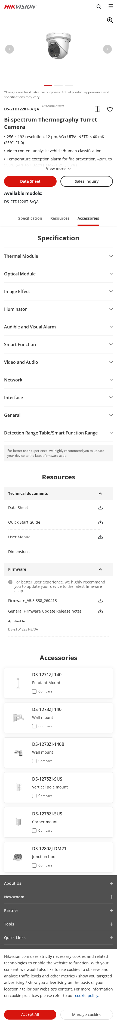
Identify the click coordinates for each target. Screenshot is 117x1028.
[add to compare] (97, 109)
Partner (11, 910)
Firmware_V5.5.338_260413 (32, 600)
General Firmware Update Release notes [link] (45, 611)
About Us (12, 883)
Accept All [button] (30, 1014)
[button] (9, 50)
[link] (48, 507)
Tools (9, 924)
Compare (45, 691)
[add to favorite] (108, 109)
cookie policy (86, 995)
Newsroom (14, 896)
